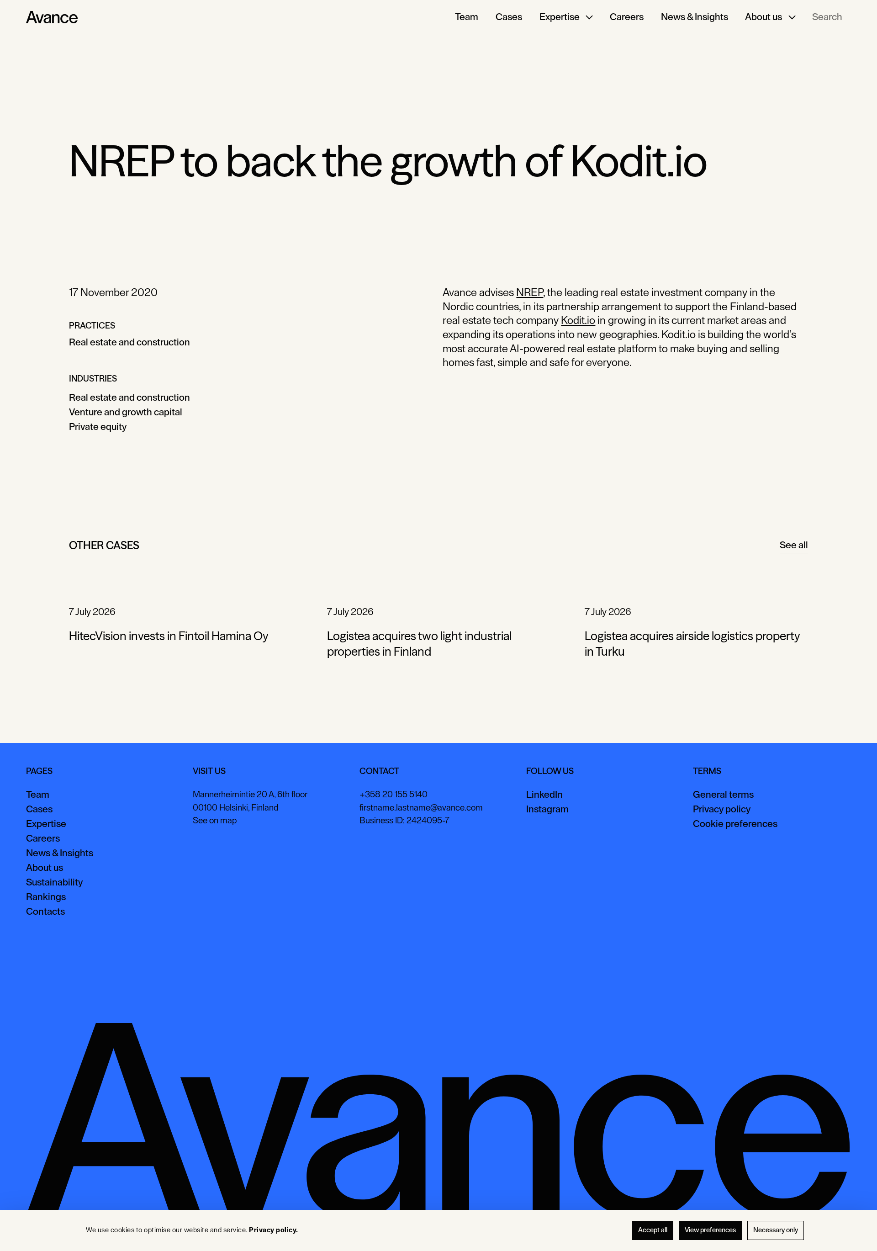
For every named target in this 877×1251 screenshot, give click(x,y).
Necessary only (775, 1230)
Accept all (652, 1230)
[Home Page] (52, 17)
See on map (215, 820)
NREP (529, 292)
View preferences (710, 1230)
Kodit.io (578, 320)
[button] (566, 17)
